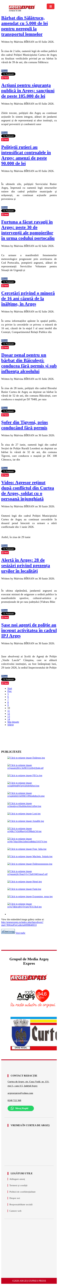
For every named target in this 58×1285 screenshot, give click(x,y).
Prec (9, 691)
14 (8, 719)
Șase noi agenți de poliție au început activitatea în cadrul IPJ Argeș (29, 630)
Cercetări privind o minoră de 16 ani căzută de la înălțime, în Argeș (28, 298)
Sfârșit (10, 724)
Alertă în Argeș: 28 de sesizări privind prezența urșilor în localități (25, 565)
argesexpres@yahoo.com (20, 1093)
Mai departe (13, 722)
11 (8, 710)
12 (8, 713)
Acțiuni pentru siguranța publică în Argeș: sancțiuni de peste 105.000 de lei (27, 91)
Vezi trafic (20, 933)
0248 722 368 (14, 1100)
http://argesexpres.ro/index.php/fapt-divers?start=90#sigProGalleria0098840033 (22, 923)
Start (9, 688)
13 (8, 716)
